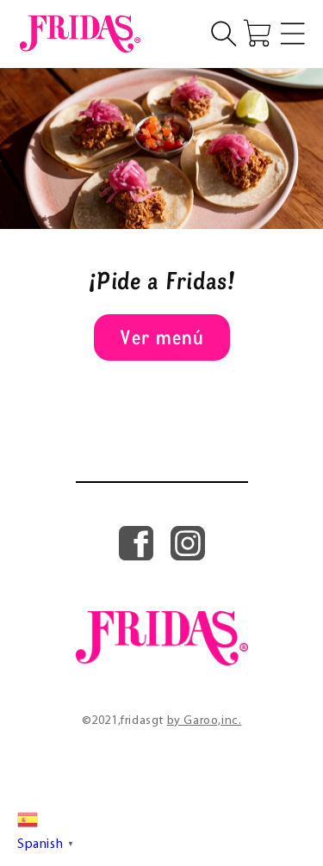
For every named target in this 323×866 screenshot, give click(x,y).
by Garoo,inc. (204, 720)
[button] (224, 33)
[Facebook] (136, 556)
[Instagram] (188, 556)
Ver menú (162, 337)
